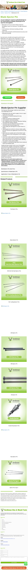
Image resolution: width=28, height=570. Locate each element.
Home (2, 11)
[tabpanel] (14, 136)
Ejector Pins (7, 12)
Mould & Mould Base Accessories (12, 11)
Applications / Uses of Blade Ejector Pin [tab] (10, 174)
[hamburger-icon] (3, 2)
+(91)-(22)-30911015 (5, 545)
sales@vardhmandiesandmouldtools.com (8, 538)
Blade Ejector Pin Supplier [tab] (7, 103)
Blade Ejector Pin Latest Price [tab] (8, 169)
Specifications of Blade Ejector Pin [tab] (9, 171)
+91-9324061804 (4, 541)
